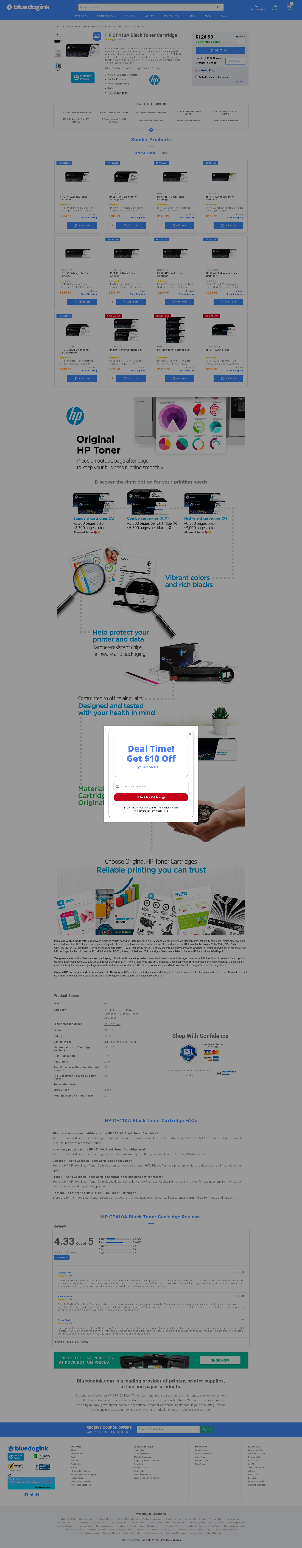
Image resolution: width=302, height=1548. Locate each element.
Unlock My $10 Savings (151, 797)
